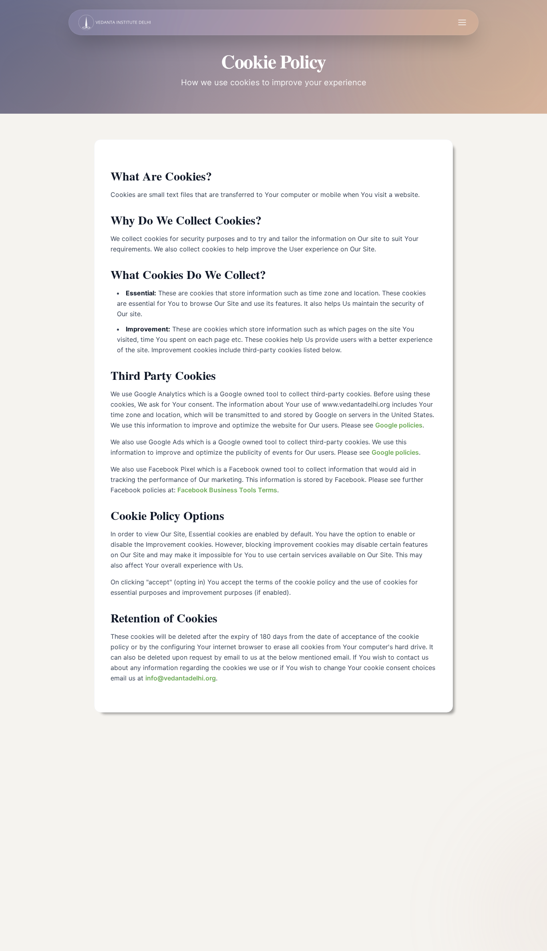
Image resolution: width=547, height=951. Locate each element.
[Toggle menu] (462, 22)
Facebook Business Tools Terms (227, 490)
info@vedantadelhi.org (180, 678)
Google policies (398, 425)
